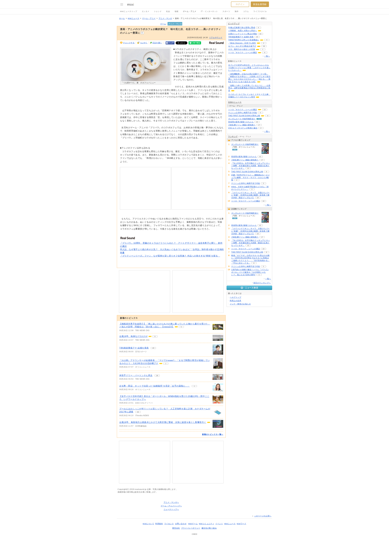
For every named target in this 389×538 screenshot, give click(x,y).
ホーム (122, 18)
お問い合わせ (181, 524)
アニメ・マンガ (165, 18)
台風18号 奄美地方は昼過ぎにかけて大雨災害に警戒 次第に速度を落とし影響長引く (162, 422)
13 (248, 168)
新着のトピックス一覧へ (212, 434)
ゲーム (163, 24)
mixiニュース (133, 18)
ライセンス (169, 524)
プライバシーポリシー (190, 528)
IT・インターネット (209, 11)
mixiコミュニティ (206, 524)
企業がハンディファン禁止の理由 (242, 34)
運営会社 (176, 528)
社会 (168, 11)
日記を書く (157, 43)
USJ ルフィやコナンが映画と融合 (242, 128)
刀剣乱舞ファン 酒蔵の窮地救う (242, 125)
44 (138, 412)
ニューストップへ (171, 509)
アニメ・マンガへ (171, 502)
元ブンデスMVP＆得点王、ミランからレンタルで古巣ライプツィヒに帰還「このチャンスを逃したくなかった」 (249, 67)
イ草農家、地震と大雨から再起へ (242, 31)
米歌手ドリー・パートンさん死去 (136, 375)
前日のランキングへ (262, 283)
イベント (219, 524)
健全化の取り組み (209, 528)
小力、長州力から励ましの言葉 (241, 49)
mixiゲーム (193, 524)
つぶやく (144, 43)
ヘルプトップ (235, 297)
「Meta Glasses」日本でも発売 (242, 43)
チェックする (129, 43)
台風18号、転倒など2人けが (133, 336)
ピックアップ (234, 24)
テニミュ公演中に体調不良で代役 (242, 113)
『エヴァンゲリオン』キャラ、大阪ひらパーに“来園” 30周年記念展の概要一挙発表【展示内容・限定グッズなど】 (250, 195)
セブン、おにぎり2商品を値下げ (242, 46)
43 (257, 122)
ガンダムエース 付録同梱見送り (242, 119)
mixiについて (148, 524)
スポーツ (226, 11)
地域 (176, 11)
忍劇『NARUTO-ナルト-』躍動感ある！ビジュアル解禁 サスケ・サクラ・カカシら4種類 (250, 177)
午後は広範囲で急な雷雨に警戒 (241, 27)
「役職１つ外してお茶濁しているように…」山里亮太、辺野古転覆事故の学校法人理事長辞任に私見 (249, 88)
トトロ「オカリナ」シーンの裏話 (242, 52)
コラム (246, 11)
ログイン (240, 4)
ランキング (233, 136)
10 (265, 109)
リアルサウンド (215, 38)
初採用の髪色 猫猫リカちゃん (241, 122)
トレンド (158, 11)
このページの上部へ (262, 516)
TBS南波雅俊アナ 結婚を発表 (134, 348)
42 (260, 34)
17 (259, 125)
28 (157, 375)
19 (258, 198)
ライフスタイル (260, 11)
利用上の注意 (235, 301)
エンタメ (145, 11)
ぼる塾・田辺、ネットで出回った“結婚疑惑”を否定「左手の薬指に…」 (154, 386)
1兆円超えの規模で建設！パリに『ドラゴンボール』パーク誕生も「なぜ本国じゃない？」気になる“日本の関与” (250, 272)
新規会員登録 (260, 4)
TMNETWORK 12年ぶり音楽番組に (243, 40)
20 (153, 348)
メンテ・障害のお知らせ (240, 304)
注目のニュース (234, 102)
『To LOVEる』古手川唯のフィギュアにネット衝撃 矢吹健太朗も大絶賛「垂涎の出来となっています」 (250, 165)
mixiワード (241, 524)
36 (264, 46)
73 (259, 119)
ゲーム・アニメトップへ (171, 506)
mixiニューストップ (128, 11)
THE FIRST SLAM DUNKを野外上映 (244, 116)
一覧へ (267, 56)
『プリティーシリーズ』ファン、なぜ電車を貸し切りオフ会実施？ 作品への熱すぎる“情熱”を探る (170, 256)
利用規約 (159, 524)
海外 (236, 11)
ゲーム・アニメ (189, 11)
